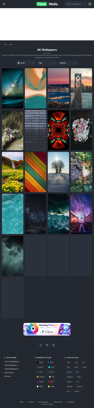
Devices (8, 376)
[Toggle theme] (90, 4)
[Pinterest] (47, 345)
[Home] (5, 44)
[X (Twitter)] (53, 345)
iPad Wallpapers (11, 365)
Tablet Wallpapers (12, 369)
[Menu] (4, 4)
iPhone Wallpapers (12, 361)
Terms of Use (57, 402)
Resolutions (9, 373)
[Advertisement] (47, 24)
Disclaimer (71, 402)
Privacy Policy (43, 402)
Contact (31, 402)
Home (22, 402)
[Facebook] (40, 345)
